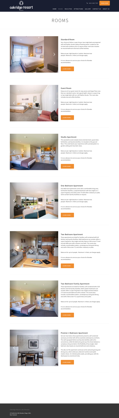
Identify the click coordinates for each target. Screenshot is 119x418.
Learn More (67, 69)
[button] (13, 54)
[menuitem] (55, 9)
